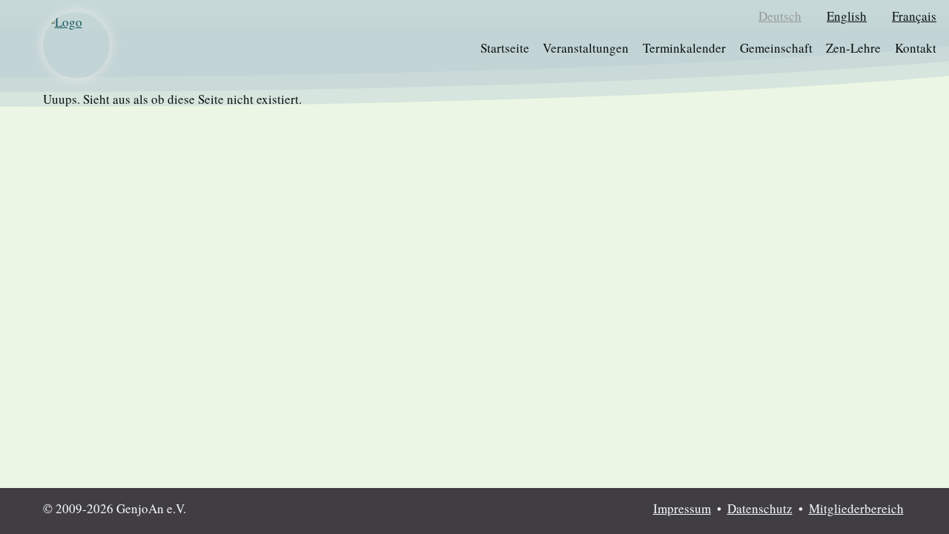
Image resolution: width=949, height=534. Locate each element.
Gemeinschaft (776, 47)
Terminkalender (684, 47)
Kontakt (915, 47)
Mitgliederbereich (856, 508)
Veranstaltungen (586, 47)
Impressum (682, 508)
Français (914, 15)
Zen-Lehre (853, 47)
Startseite (504, 47)
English (847, 15)
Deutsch (779, 15)
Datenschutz (760, 508)
